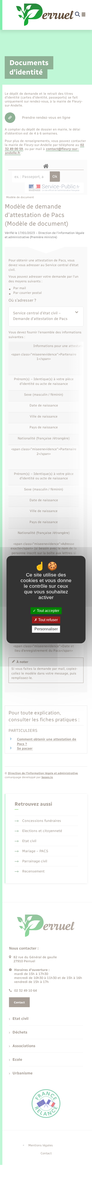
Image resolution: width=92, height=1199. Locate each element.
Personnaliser (46, 629)
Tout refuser (47, 620)
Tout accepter (47, 611)
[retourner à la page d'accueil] (45, 14)
